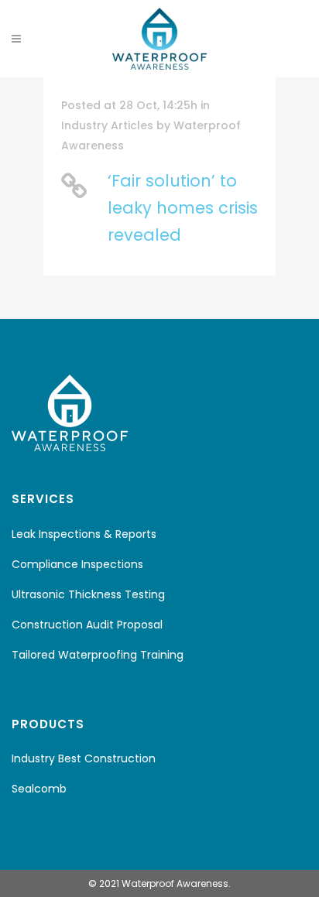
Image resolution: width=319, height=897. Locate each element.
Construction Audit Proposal (87, 624)
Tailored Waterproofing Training (98, 654)
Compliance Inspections (77, 564)
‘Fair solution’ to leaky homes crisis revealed (183, 207)
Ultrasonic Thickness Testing (88, 594)
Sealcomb (39, 788)
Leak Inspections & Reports (84, 534)
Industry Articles (107, 125)
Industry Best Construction (84, 758)
